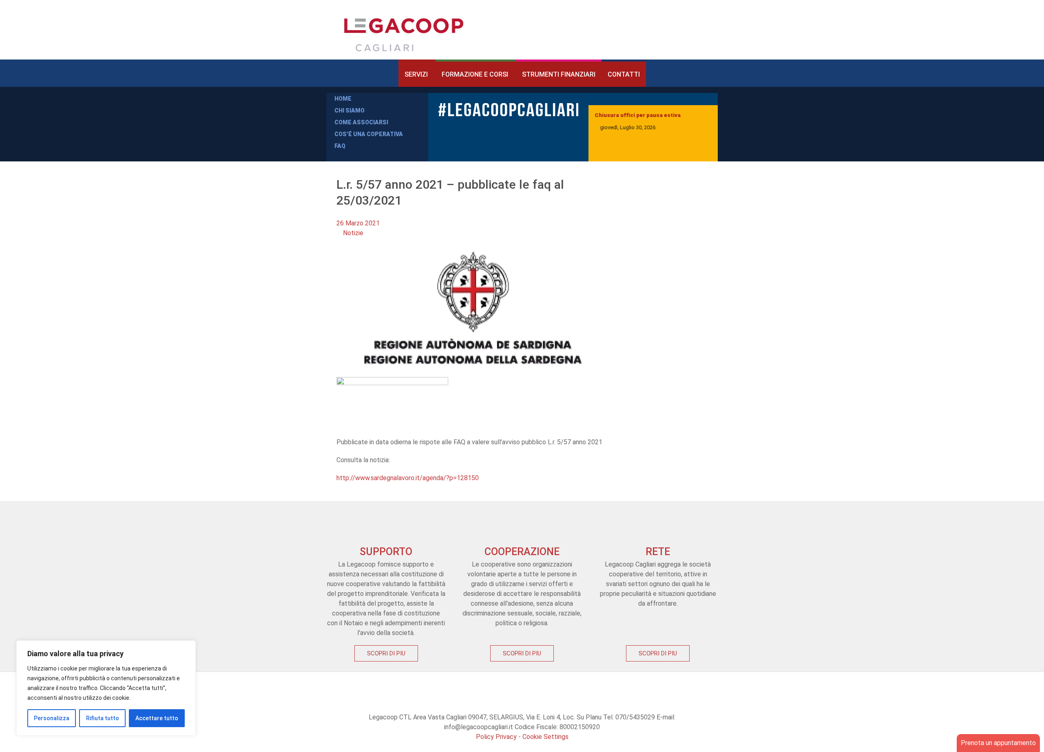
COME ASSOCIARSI (361, 122)
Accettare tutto (156, 718)
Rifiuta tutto (102, 718)
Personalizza (51, 718)
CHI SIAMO (349, 110)
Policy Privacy (496, 737)
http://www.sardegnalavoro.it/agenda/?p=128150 (407, 478)
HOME (343, 98)
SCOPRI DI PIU (386, 653)
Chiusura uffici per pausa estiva (638, 115)
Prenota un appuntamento (998, 743)
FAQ (339, 146)
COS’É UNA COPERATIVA (368, 134)
